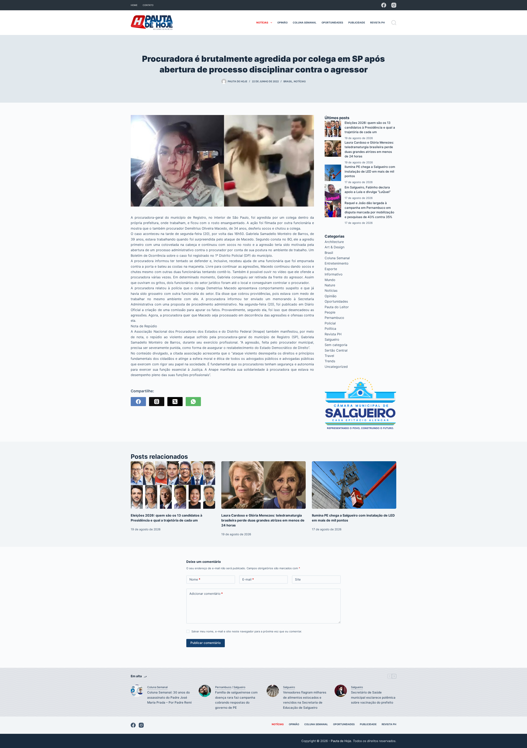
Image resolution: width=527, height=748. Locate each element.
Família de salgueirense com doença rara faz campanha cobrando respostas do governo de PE (236, 700)
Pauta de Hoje (341, 741)
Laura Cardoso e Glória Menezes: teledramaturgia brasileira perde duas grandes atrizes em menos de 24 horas (262, 520)
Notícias (262, 22)
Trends (330, 361)
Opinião (282, 22)
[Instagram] (393, 5)
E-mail (248, 579)
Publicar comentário (205, 643)
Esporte (331, 269)
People (330, 312)
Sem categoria (336, 345)
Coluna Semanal (304, 22)
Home (134, 5)
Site (298, 579)
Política (330, 328)
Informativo (334, 274)
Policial (330, 323)
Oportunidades (332, 22)
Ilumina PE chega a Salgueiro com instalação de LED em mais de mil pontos (370, 171)
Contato (148, 5)
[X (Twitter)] (175, 401)
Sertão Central (336, 350)
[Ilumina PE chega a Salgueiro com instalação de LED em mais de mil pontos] (333, 173)
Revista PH (377, 22)
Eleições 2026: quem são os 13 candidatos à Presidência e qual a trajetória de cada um (370, 127)
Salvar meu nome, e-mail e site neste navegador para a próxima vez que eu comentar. (246, 631)
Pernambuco (334, 318)
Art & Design (334, 247)
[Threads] (156, 401)
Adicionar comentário (206, 594)
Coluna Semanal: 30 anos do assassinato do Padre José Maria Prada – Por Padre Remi (169, 697)
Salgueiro (332, 339)
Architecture (334, 242)
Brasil (287, 81)
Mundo (330, 280)
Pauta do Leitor (337, 307)
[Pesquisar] (393, 22)
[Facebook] (383, 5)
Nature (330, 285)
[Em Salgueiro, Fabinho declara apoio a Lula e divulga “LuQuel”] (333, 192)
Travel (329, 356)
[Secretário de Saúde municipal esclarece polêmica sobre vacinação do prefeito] (341, 691)
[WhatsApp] (193, 401)
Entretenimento (337, 263)
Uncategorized (336, 367)
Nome (194, 579)
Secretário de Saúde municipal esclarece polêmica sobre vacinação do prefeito (373, 697)
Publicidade (356, 22)
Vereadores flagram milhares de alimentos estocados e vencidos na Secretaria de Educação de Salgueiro (304, 700)
